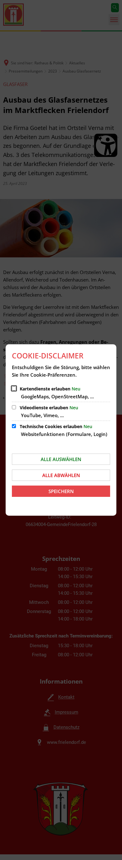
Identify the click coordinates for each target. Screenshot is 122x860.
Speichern (61, 491)
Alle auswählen (61, 459)
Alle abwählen (61, 475)
